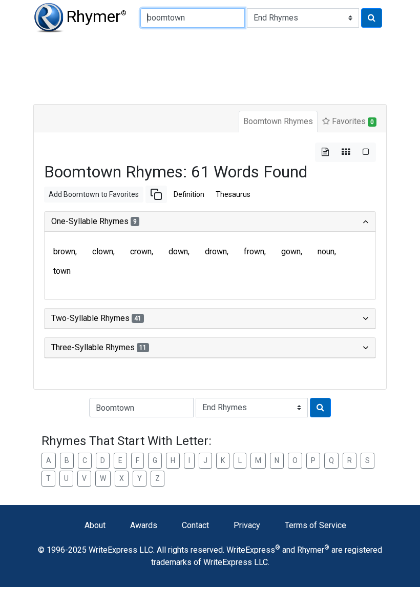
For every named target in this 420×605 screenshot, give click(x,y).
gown (291, 251)
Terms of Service (315, 525)
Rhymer (96, 16)
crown (141, 251)
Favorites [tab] (352, 121)
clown (102, 251)
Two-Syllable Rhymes (96, 318)
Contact (195, 525)
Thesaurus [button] (233, 194)
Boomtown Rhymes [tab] (278, 121)
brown (64, 251)
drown (216, 251)
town (62, 271)
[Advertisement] (210, 67)
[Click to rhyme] (371, 18)
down (178, 251)
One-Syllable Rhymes (94, 221)
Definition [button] (189, 194)
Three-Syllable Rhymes (98, 347)
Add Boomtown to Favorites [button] (94, 194)
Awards (143, 525)
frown (254, 251)
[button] (156, 194)
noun (326, 251)
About (95, 525)
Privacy (247, 525)
